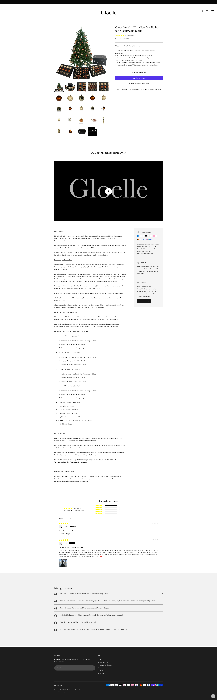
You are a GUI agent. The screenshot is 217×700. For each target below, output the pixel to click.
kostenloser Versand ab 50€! (108, 2)
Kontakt (100, 670)
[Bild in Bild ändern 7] (70, 98)
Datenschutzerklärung (105, 665)
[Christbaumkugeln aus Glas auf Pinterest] (58, 686)
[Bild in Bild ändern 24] (92, 131)
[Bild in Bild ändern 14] (92, 109)
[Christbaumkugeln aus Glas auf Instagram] (61, 686)
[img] (63, 523)
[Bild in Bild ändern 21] (59, 131)
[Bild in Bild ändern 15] (103, 109)
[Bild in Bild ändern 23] (81, 131)
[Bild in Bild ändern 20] (103, 120)
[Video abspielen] (108, 191)
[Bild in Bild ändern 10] (103, 98)
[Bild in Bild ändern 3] (81, 87)
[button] (120, 35)
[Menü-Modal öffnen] (5, 11)
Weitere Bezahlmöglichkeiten (139, 84)
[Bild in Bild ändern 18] (81, 120)
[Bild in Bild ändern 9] (92, 98)
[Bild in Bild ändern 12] (70, 109)
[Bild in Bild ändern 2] (70, 87)
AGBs (99, 659)
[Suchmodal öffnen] (202, 11)
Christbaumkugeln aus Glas (74, 690)
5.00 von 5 (77, 508)
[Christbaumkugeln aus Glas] (108, 11)
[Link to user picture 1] (63, 563)
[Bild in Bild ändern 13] (81, 109)
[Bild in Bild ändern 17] (70, 120)
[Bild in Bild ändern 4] (92, 87)
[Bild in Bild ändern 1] (59, 87)
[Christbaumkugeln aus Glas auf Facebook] (55, 686)
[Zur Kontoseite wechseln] (207, 11)
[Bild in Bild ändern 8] (81, 98)
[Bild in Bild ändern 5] (103, 87)
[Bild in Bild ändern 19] (92, 120)
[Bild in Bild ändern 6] (59, 98)
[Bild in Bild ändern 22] (70, 131)
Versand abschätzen (144, 301)
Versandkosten (134, 89)
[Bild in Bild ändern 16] (59, 120)
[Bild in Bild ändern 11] (59, 109)
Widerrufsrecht (103, 662)
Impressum (101, 673)
